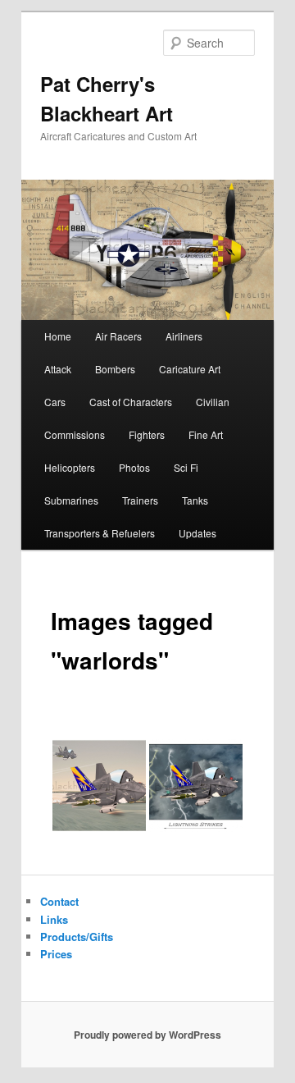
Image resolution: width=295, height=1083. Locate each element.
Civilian (212, 402)
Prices (56, 954)
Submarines (71, 500)
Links (54, 919)
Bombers (115, 369)
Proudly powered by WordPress (147, 1034)
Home (57, 336)
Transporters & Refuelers (99, 533)
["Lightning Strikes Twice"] (99, 786)
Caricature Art (189, 369)
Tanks (195, 500)
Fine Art (205, 434)
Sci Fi (186, 467)
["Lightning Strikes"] (196, 786)
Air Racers (118, 336)
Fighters (147, 434)
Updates (197, 533)
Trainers (140, 500)
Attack (57, 369)
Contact (59, 901)
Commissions (74, 434)
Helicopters (69, 467)
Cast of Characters (130, 402)
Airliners (184, 336)
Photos (134, 467)
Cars (55, 402)
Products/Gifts (76, 936)
